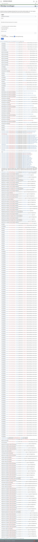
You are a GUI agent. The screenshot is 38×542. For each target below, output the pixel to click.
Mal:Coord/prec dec (25, 491)
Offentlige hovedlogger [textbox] (5, 16)
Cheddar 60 (25, 353)
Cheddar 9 (24, 248)
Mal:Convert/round (25, 529)
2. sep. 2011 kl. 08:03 (4, 152)
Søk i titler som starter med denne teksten (9, 26)
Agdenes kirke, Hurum (26, 61)
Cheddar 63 (25, 359)
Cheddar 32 (25, 296)
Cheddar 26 (25, 284)
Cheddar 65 (25, 363)
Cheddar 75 (25, 384)
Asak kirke (24, 80)
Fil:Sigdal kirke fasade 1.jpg (27, 111)
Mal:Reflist (23, 460)
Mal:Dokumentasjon (25, 216)
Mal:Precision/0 (24, 475)
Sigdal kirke (25, 88)
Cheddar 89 (25, 414)
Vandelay (30, 223)
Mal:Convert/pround (25, 531)
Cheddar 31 (25, 294)
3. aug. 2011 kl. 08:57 (4, 225)
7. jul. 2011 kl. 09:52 (4, 508)
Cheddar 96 (25, 428)
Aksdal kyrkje (25, 65)
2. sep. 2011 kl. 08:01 (4, 167)
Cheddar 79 (25, 393)
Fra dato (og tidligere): (4, 27)
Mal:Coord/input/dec (25, 502)
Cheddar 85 (25, 405)
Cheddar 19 (25, 269)
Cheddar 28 (25, 288)
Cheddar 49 (25, 330)
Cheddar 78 (25, 391)
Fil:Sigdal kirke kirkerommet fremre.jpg (29, 95)
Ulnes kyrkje (25, 84)
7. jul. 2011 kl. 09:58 (4, 487)
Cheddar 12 (25, 254)
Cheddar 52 (25, 336)
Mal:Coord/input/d (25, 504)
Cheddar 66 (25, 365)
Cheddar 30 (25, 292)
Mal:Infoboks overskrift (26, 206)
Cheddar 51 (25, 334)
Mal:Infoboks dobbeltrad (26, 210)
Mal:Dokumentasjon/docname (27, 214)
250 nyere (9, 41)
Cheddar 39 (25, 311)
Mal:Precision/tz (24, 466)
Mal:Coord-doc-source (25, 523)
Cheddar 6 (24, 242)
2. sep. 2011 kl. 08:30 (4, 150)
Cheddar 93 (25, 422)
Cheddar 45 (25, 321)
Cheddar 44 (25, 319)
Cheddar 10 (25, 250)
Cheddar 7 (24, 244)
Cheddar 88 (25, 412)
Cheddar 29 (25, 290)
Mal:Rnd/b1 (23, 456)
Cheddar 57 (25, 347)
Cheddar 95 (25, 426)
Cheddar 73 (25, 380)
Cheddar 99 (25, 435)
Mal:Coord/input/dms (25, 498)
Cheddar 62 (25, 357)
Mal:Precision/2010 (25, 470)
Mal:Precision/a (24, 468)
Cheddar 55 (25, 342)
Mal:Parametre (24, 193)
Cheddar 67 (25, 368)
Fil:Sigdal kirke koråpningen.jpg (28, 114)
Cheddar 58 (25, 349)
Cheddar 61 (25, 355)
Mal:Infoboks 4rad (25, 181)
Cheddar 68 (25, 370)
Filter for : (3, 31)
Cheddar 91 (25, 418)
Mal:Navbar (23, 481)
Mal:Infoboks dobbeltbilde (26, 174)
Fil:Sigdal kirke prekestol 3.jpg (28, 103)
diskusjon (13, 42)
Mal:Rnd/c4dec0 (24, 454)
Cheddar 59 (25, 351)
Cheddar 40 (25, 313)
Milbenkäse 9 (25, 46)
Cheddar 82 (25, 399)
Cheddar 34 (25, 300)
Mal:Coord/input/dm (25, 500)
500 (22, 41)
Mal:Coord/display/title (26, 439)
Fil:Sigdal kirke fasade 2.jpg (27, 101)
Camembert (25, 225)
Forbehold (13, 540)
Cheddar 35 (25, 302)
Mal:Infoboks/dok (25, 185)
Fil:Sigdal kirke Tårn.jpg (26, 116)
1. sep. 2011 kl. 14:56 (4, 171)
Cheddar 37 (25, 307)
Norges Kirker (7, 1)
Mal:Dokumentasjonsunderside (27, 187)
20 (15, 41)
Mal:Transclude (24, 445)
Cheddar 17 (25, 265)
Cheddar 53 (25, 338)
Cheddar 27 (25, 286)
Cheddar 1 (24, 231)
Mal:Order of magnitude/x (26, 477)
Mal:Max (23, 485)
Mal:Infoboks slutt (25, 202)
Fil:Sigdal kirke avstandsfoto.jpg (28, 120)
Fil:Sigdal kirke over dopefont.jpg (28, 105)
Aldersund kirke (25, 67)
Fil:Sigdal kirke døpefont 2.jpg (28, 99)
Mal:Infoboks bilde (25, 212)
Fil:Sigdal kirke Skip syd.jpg (27, 122)
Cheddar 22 (25, 275)
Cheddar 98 (25, 433)
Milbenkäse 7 (25, 44)
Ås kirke (24, 72)
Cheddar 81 (25, 397)
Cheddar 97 (25, 431)
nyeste (2, 41)
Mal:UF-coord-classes (25, 443)
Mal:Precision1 (24, 462)
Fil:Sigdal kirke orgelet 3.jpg (27, 118)
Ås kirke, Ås (25, 124)
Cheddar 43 (25, 317)
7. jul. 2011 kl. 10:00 (4, 443)
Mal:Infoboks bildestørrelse (26, 179)
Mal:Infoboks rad (25, 204)
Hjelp (37, 6)
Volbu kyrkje (25, 82)
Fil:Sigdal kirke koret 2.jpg (27, 97)
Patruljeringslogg (5, 36)
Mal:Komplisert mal (25, 172)
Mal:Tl (23, 191)
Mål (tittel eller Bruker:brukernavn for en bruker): (9, 22)
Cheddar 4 (24, 237)
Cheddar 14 (25, 258)
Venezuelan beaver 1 (26, 55)
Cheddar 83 (25, 401)
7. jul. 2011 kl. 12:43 (4, 438)
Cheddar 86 (25, 407)
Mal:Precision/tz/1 (25, 464)
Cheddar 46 (25, 323)
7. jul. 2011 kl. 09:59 (4, 462)
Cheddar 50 (25, 332)
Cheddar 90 (25, 416)
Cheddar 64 (25, 361)
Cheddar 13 (25, 256)
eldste (4, 41)
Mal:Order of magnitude (26, 479)
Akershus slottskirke (26, 63)
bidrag (17, 42)
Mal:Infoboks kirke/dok (26, 208)
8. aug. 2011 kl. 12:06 (4, 172)
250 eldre (12, 41)
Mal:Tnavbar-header (25, 447)
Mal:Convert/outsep (25, 533)
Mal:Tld (23, 449)
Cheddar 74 (25, 382)
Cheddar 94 (25, 424)
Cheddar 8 (24, 246)
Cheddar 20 (25, 271)
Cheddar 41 (25, 315)
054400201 (25, 128)
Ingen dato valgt (4, 29)
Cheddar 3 (24, 235)
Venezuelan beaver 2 (26, 53)
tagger (5, 31)
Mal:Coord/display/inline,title (26, 510)
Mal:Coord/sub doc (25, 489)
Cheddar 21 (25, 273)
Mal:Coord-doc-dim (25, 525)
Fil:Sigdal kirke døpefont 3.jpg (28, 109)
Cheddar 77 (25, 389)
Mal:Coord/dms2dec (25, 508)
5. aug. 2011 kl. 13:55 (4, 191)
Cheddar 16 (25, 263)
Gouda (24, 227)
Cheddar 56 (25, 344)
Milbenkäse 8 (25, 42)
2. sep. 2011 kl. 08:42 (4, 130)
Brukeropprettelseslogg (19, 36)
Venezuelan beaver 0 (26, 51)
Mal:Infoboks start (25, 200)
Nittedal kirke (25, 76)
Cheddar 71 (25, 376)
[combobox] (18, 16)
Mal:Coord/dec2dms (25, 521)
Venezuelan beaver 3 (26, 57)
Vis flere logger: (3, 35)
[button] (35, 33)
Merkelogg (11, 36)
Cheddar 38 (25, 309)
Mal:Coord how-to (24, 487)
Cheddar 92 (25, 420)
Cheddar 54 (25, 340)
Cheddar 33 (25, 298)
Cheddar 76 (25, 386)
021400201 (25, 126)
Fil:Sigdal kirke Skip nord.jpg (27, 107)
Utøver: (2, 18)
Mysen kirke (25, 78)
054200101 (25, 86)
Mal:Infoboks (24, 189)
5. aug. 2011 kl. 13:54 (4, 195)
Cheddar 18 (25, 267)
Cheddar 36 (25, 305)
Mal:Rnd (23, 458)
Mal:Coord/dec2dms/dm (26, 517)
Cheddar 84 (25, 403)
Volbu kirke (25, 74)
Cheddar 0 (24, 229)
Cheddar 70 (25, 374)
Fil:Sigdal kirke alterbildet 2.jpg (28, 93)
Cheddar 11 (25, 252)
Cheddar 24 (25, 279)
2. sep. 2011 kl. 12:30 (4, 42)
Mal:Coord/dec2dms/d (25, 519)
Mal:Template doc (25, 441)
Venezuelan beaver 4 (26, 59)
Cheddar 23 (25, 277)
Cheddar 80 (25, 395)
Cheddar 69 (25, 372)
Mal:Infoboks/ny (24, 183)
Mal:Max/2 (23, 483)
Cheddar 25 (25, 281)
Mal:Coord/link (24, 496)
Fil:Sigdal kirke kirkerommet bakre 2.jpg (29, 90)
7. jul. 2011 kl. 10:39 (4, 439)
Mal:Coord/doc (24, 506)
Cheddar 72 (25, 378)
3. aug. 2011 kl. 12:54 (4, 223)
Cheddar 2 (24, 233)
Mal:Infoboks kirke (25, 221)
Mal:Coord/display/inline (26, 512)
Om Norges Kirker (8, 540)
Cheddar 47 (25, 326)
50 (17, 41)
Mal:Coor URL (24, 527)
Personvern (2, 540)
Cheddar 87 (25, 410)
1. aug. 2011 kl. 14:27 (4, 437)
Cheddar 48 (25, 328)
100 (19, 41)
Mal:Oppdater (24, 195)
